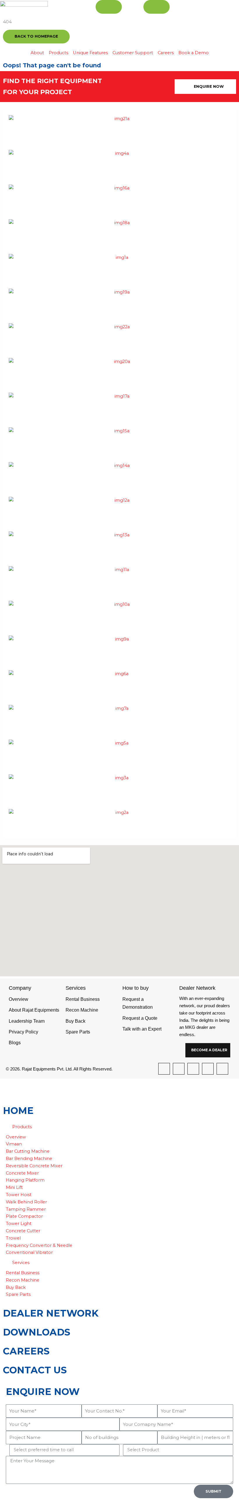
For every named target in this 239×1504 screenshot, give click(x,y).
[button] (119, 1127)
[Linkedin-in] (208, 1069)
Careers (26, 1351)
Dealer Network (51, 1313)
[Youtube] (222, 1069)
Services (20, 1262)
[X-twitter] (193, 1069)
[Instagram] (178, 1069)
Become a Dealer (209, 1050)
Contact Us (35, 1370)
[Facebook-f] (164, 1069)
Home (18, 1110)
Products (22, 1126)
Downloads (36, 1332)
